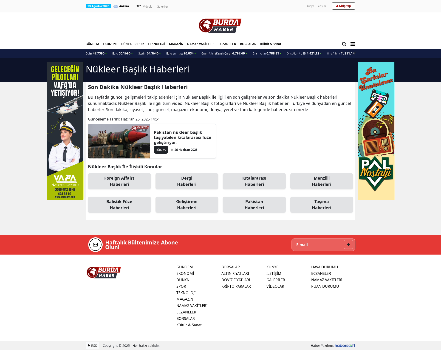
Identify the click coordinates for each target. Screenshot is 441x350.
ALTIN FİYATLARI (235, 273)
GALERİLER (275, 279)
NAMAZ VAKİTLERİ (201, 44)
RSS (93, 345)
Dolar (95, 53)
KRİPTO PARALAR (236, 286)
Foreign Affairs (119, 181)
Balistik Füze (119, 204)
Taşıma (321, 204)
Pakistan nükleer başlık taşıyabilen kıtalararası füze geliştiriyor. (182, 137)
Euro (121, 53)
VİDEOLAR (275, 286)
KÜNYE (272, 267)
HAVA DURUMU (324, 267)
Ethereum (180, 53)
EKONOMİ (110, 44)
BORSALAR (248, 44)
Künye (310, 6)
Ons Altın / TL (344, 53)
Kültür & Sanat (270, 44)
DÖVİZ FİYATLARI (235, 279)
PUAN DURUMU (325, 286)
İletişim (321, 6)
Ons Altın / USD (303, 53)
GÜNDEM (92, 44)
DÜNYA (126, 44)
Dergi (186, 181)
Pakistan (254, 204)
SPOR (140, 44)
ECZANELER (227, 44)
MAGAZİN (176, 44)
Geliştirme (187, 204)
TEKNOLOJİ (156, 44)
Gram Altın (266, 53)
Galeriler (162, 7)
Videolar (148, 7)
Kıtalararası (254, 181)
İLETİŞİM (273, 273)
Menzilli (321, 181)
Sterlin (148, 53)
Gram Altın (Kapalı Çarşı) (223, 53)
